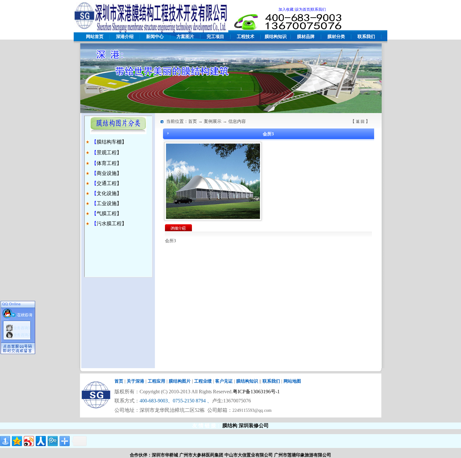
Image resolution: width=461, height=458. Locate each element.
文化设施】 (109, 193)
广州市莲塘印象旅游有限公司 (302, 455)
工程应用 (156, 381)
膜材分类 (336, 36)
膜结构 (229, 425)
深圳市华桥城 (165, 455)
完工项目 (215, 36)
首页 (118, 381)
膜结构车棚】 (112, 141)
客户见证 (224, 381)
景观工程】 (109, 152)
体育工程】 (109, 163)
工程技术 (245, 36)
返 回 (360, 121)
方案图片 (185, 36)
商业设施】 (109, 173)
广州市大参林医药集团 (201, 455)
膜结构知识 (276, 36)
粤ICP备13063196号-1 (256, 391)
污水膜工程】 (112, 223)
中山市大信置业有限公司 (249, 455)
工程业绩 (203, 381)
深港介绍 (125, 36)
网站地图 (292, 381)
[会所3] (213, 217)
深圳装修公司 (254, 425)
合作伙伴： (141, 455)
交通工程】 (109, 183)
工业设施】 (109, 203)
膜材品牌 (306, 36)
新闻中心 (155, 36)
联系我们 (366, 36)
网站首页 (94, 36)
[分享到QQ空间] (17, 441)
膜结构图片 (180, 381)
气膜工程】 (109, 213)
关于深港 (135, 381)
